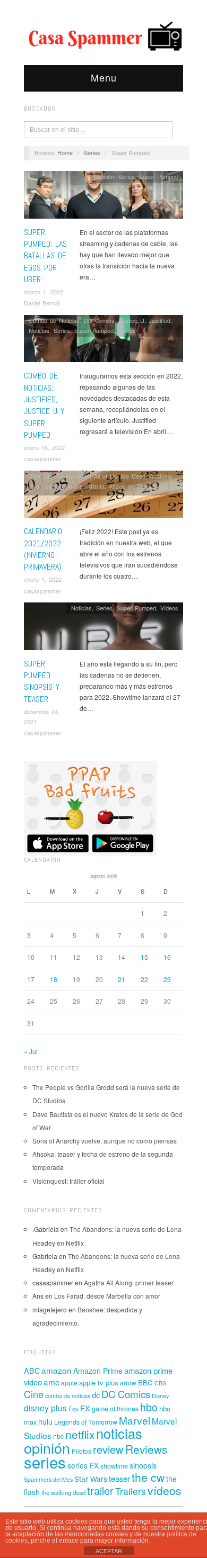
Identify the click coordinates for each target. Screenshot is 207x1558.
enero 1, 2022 (43, 579)
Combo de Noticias (54, 320)
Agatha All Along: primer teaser (129, 1282)
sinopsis (143, 1465)
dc (96, 1394)
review (108, 1449)
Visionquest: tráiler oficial (68, 1180)
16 (167, 956)
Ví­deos (127, 330)
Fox (73, 1408)
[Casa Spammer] (103, 35)
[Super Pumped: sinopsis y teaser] (103, 628)
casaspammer (42, 458)
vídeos (165, 1490)
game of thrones (115, 1408)
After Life (41, 476)
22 (144, 979)
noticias (119, 1433)
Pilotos (81, 1450)
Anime (75, 486)
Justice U (131, 320)
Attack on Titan (129, 486)
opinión (47, 1447)
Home (65, 152)
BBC (145, 1382)
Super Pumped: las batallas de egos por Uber (45, 256)
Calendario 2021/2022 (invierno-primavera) (43, 549)
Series (92, 152)
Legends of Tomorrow (85, 1422)
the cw (148, 1477)
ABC (32, 1370)
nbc (58, 1436)
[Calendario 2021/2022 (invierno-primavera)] (103, 496)
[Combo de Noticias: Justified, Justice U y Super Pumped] (103, 341)
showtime (114, 1466)
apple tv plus (98, 1382)
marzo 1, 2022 (43, 291)
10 (30, 956)
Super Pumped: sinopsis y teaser (41, 681)
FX (85, 1407)
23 (167, 979)
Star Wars (90, 1478)
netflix (79, 1434)
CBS (160, 1383)
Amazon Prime (98, 1370)
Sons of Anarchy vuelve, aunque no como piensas (104, 1140)
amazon (56, 1370)
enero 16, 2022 (44, 447)
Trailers (130, 1491)
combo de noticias (67, 1396)
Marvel (134, 1420)
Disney (160, 1396)
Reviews (146, 1449)
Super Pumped (158, 176)
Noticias (39, 330)
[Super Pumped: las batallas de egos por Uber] (103, 197)
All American (73, 476)
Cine (34, 1394)
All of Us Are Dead (119, 476)
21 (121, 979)
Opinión (104, 176)
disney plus (45, 1408)
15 (144, 956)
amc (51, 1382)
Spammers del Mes (48, 1479)
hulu (45, 1421)
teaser (119, 1478)
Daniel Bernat (41, 303)
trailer (100, 1490)
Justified (159, 320)
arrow (128, 1382)
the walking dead (63, 1492)
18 (53, 979)
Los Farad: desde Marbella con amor (107, 1295)
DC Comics (99, 320)
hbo (149, 1407)
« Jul (31, 1051)
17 (30, 979)
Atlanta (96, 486)
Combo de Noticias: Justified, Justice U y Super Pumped (44, 405)
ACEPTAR (109, 1551)
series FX (83, 1465)
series (45, 1462)
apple (69, 1382)
